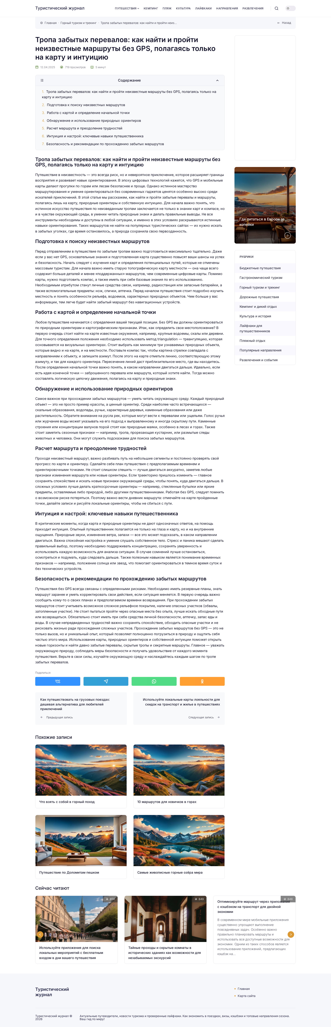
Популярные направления (260, 350)
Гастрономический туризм (261, 278)
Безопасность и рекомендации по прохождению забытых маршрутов (105, 144)
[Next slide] (287, 235)
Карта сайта (247, 996)
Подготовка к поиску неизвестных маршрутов (86, 105)
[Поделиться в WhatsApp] (154, 681)
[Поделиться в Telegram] (106, 681)
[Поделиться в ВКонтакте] (57, 681)
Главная (244, 989)
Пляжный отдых (252, 341)
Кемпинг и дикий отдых (258, 307)
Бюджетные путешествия (260, 268)
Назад (286, 23)
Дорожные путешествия (259, 297)
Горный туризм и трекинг (260, 287)
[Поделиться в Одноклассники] (202, 681)
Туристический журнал (59, 8)
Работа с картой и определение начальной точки (88, 113)
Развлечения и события (259, 360)
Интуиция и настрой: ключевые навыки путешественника (95, 136)
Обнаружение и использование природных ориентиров (94, 121)
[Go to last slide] (40, 934)
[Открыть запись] (81, 776)
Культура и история (255, 316)
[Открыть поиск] (276, 8)
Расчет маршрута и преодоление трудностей (84, 128)
